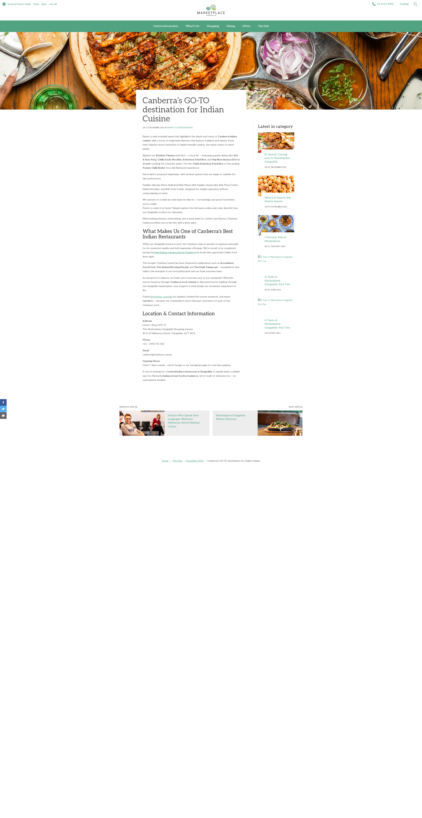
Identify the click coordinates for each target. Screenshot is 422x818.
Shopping (213, 26)
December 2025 (194, 460)
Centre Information (165, 26)
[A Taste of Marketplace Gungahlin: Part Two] (276, 265)
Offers (246, 26)
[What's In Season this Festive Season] (276, 186)
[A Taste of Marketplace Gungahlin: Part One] (276, 308)
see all (53, 4)
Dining (230, 26)
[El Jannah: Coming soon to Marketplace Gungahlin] (276, 142)
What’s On (192, 26)
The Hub (263, 26)
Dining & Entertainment (180, 127)
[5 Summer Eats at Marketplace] (276, 225)
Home (165, 460)
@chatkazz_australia (161, 296)
